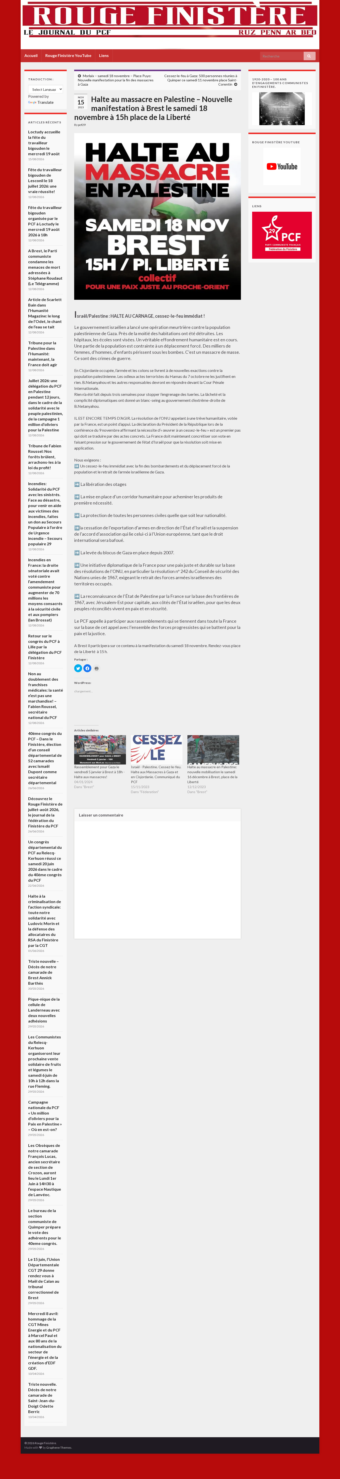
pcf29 (82, 125)
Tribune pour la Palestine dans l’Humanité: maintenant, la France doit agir (42, 353)
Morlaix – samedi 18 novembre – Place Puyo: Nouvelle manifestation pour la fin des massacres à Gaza (116, 80)
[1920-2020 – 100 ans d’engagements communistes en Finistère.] (282, 108)
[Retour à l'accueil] (170, 24)
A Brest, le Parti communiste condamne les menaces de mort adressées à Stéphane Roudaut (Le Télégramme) (45, 267)
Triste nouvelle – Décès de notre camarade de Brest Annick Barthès (43, 972)
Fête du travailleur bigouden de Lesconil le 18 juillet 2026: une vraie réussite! (45, 180)
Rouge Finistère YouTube (68, 55)
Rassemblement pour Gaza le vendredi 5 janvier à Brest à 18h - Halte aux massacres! (99, 772)
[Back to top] (329, 1468)
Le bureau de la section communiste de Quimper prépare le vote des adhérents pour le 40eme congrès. (44, 1227)
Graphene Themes (58, 1447)
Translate (45, 102)
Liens (104, 55)
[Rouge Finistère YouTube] (282, 166)
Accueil (31, 55)
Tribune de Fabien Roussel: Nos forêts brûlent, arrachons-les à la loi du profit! (44, 456)
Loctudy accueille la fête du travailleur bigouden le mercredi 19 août (44, 142)
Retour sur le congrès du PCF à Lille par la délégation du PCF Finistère (45, 646)
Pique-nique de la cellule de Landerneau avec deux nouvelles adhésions (44, 1010)
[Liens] (282, 234)
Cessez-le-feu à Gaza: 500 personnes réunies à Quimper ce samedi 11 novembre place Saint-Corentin (200, 80)
